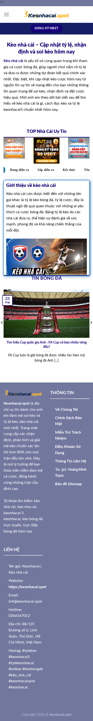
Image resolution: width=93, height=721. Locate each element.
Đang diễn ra (19, 170)
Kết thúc (69, 170)
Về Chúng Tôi (66, 409)
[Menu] (6, 14)
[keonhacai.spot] (46, 14)
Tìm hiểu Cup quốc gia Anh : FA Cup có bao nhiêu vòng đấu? (46, 344)
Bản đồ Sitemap (68, 484)
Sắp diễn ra (45, 170)
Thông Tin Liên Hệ (70, 461)
